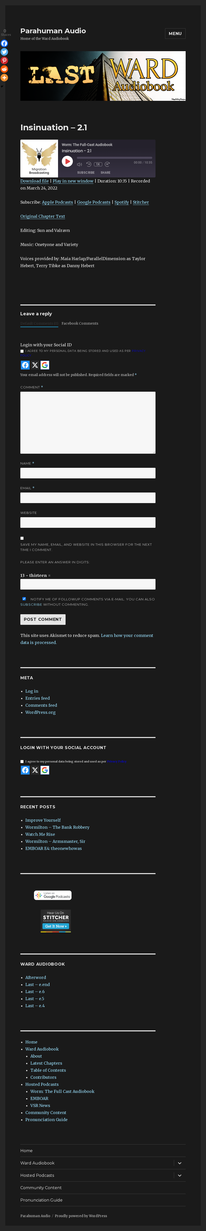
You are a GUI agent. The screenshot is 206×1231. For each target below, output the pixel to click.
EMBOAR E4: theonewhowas (53, 848)
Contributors (43, 1077)
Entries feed (37, 698)
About (36, 1056)
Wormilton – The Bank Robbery (57, 827)
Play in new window (73, 180)
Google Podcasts (94, 202)
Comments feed (41, 705)
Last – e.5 (34, 998)
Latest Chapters (46, 1063)
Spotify (122, 202)
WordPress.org (40, 712)
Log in (31, 691)
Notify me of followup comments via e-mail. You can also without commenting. (87, 601)
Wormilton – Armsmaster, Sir (55, 841)
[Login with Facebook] (25, 365)
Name (27, 463)
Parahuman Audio (53, 30)
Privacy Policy (116, 761)
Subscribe (86, 172)
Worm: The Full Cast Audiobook (62, 1091)
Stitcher (141, 202)
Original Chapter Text (42, 216)
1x (98, 164)
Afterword (35, 977)
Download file (34, 180)
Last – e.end (37, 984)
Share (106, 172)
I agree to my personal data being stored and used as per (83, 353)
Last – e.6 (35, 991)
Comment (31, 387)
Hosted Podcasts (42, 1084)
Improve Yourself (43, 820)
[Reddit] (4, 69)
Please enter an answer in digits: (55, 562)
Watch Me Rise (40, 834)
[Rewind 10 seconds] (88, 164)
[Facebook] (4, 43)
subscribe (31, 604)
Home (31, 1041)
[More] (4, 77)
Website (28, 513)
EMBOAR (39, 1098)
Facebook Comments (80, 323)
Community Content (45, 1112)
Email (27, 488)
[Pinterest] (4, 60)
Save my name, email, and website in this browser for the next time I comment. (86, 547)
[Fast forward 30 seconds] (108, 164)
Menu (175, 33)
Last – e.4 (35, 1005)
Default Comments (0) (39, 323)
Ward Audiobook (42, 1049)
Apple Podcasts (57, 202)
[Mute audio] (80, 164)
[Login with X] (35, 365)
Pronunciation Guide (46, 1119)
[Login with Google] (44, 365)
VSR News (40, 1105)
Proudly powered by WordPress (81, 1216)
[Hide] (2, 86)
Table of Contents (48, 1070)
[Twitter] (4, 52)
